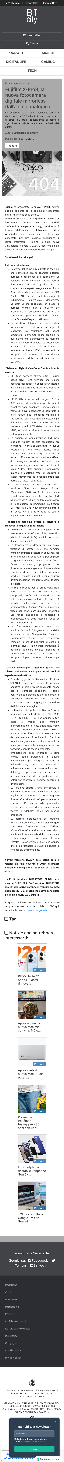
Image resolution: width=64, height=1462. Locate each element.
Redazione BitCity (27, 132)
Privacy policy (13, 1357)
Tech (32, 71)
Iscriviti (34, 1449)
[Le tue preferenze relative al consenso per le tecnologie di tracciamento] (48, 1459)
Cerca (33, 43)
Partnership (12, 1307)
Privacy (9, 1314)
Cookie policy (13, 1350)
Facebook (39, 1260)
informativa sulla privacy (33, 1441)
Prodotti (16, 53)
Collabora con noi (15, 1321)
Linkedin (40, 1265)
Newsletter (33, 35)
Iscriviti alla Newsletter (32, 1253)
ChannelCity (32, 2)
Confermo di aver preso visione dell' (31, 1440)
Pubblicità (11, 1299)
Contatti (10, 1292)
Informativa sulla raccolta (18, 1458)
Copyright (11, 1343)
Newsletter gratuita (36, 910)
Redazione (11, 1285)
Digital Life (16, 62)
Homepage (11, 83)
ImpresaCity (50, 2)
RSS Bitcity (11, 1336)
